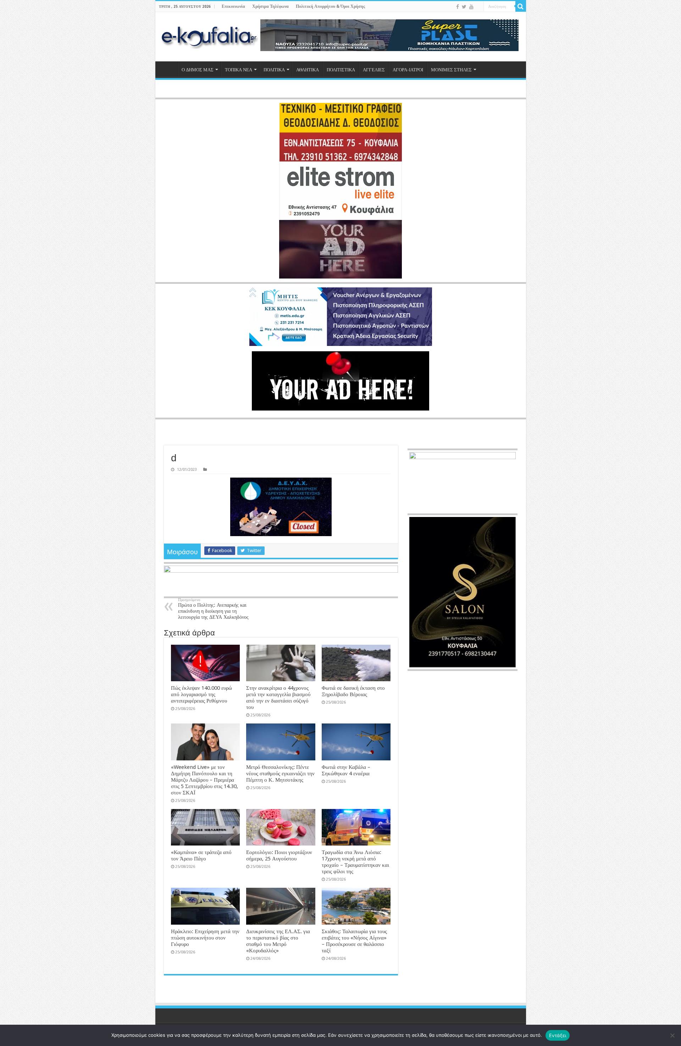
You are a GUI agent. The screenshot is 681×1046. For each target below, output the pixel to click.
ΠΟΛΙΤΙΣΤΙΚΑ (341, 69)
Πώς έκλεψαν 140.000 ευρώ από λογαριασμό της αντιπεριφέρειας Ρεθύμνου (201, 694)
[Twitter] (464, 6)
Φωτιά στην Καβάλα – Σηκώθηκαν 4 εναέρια (346, 770)
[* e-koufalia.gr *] (209, 36)
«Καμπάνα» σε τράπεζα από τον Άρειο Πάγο (201, 855)
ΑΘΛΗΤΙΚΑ (307, 69)
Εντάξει (557, 1035)
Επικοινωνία (233, 6)
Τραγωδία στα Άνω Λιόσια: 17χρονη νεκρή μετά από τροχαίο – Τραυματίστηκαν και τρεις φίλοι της (355, 862)
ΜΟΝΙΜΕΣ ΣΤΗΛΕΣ (451, 69)
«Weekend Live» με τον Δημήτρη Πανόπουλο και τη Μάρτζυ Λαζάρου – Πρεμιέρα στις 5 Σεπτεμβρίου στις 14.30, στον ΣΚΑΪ (204, 780)
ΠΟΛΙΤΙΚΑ (274, 69)
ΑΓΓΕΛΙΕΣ (374, 69)
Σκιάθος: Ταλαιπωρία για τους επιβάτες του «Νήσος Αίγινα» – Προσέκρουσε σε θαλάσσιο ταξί (354, 941)
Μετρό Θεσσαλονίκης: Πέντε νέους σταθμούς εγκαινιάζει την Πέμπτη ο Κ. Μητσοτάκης (280, 773)
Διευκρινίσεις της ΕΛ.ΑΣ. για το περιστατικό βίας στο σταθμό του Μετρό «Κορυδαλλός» (278, 941)
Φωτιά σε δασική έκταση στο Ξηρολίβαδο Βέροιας (353, 691)
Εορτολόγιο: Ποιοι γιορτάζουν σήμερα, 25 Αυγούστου (279, 855)
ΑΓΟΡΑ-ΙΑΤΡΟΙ (408, 69)
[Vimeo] (478, 7)
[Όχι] (672, 1035)
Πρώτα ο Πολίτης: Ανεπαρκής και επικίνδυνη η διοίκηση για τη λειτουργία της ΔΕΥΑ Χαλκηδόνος (213, 609)
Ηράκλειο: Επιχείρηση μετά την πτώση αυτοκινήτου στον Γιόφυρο (205, 937)
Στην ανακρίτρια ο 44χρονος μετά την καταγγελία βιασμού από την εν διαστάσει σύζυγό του (278, 697)
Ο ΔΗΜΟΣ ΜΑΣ (198, 69)
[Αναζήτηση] (520, 6)
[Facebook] (457, 6)
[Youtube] (471, 6)
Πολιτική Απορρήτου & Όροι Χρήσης (330, 6)
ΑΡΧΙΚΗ (168, 68)
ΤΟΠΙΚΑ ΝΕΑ (238, 69)
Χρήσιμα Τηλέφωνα (270, 6)
